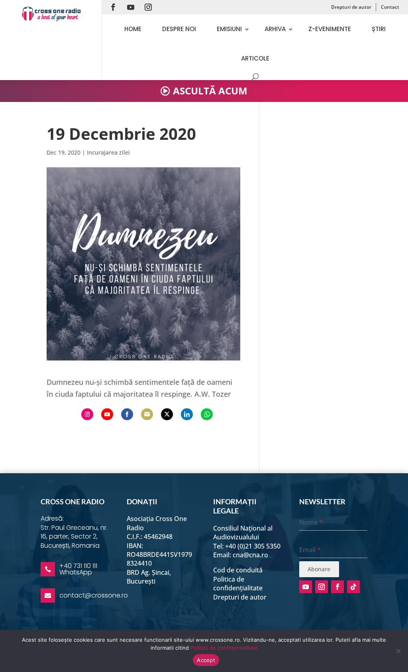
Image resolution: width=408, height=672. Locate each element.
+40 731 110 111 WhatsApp (78, 569)
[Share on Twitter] (167, 414)
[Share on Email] (147, 414)
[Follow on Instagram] (148, 7)
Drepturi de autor (351, 7)
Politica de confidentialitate (224, 648)
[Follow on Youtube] (131, 7)
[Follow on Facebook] (113, 7)
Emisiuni (229, 29)
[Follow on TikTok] (353, 586)
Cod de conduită (238, 570)
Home (132, 29)
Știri (379, 29)
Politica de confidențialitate (238, 583)
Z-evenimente (329, 29)
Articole (255, 58)
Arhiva (275, 29)
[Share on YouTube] (107, 414)
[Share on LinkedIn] (187, 414)
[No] (398, 651)
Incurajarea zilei (108, 152)
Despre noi (179, 29)
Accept (206, 660)
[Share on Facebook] (127, 414)
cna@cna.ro (250, 555)
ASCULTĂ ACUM (210, 90)
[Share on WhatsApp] (207, 414)
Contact (390, 7)
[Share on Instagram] (87, 414)
